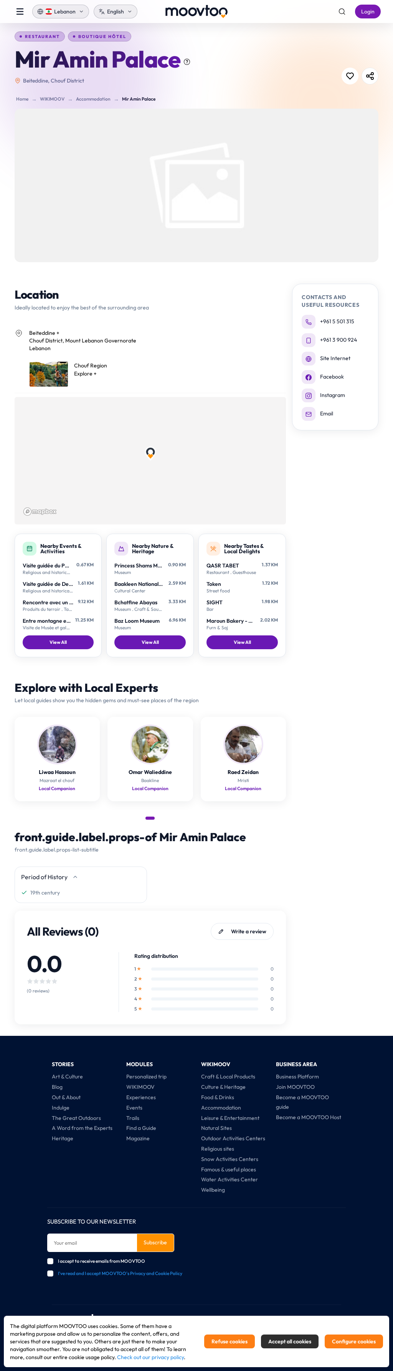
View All (58, 642)
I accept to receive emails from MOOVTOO (101, 1261)
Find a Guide (141, 1128)
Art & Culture (67, 1076)
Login (368, 11)
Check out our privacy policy (150, 1357)
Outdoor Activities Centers (233, 1138)
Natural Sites (216, 1128)
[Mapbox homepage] (40, 511)
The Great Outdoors (76, 1118)
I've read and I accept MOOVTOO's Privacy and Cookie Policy (120, 1273)
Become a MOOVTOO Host (308, 1117)
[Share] (370, 76)
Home (22, 99)
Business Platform (297, 1076)
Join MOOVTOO (295, 1086)
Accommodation (93, 99)
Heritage (62, 1138)
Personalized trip (146, 1076)
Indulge (60, 1107)
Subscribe (155, 1242)
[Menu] (20, 11)
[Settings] (342, 11)
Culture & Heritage (223, 1086)
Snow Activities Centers (229, 1159)
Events (134, 1107)
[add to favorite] (350, 76)
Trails (132, 1118)
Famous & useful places (228, 1169)
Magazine (138, 1138)
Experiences (141, 1097)
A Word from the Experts (82, 1128)
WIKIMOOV (52, 99)
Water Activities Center (229, 1179)
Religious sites (217, 1148)
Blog (57, 1086)
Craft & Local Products (228, 1076)
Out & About (66, 1097)
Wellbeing (213, 1189)
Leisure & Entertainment (230, 1118)
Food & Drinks (217, 1097)
